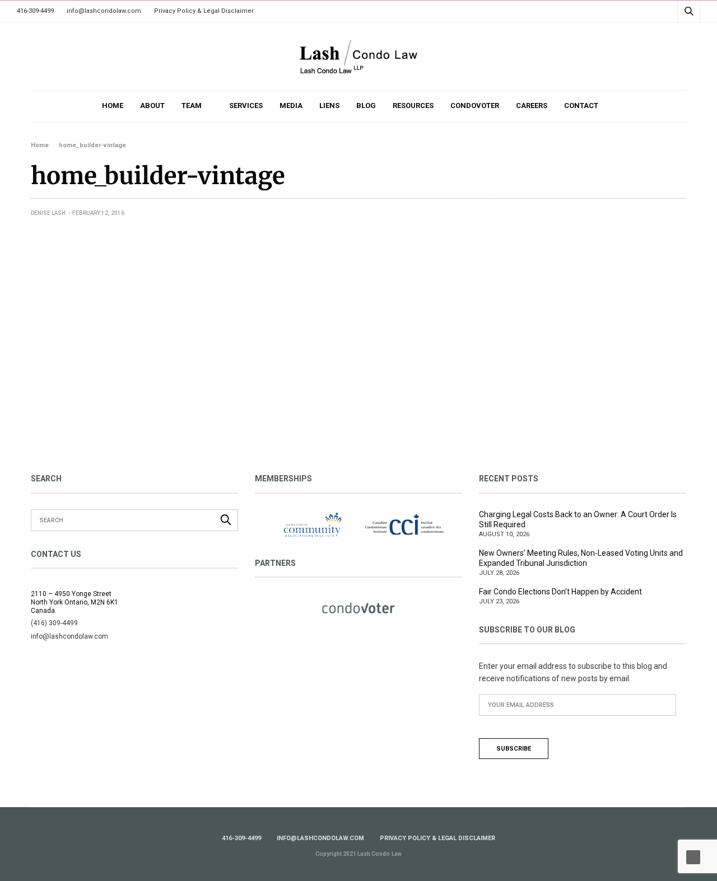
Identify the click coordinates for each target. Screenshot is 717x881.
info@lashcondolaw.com (104, 11)
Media (291, 105)
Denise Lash (48, 213)
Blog (366, 105)
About (152, 105)
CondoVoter (474, 105)
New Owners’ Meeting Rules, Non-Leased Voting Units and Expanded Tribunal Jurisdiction (581, 558)
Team (191, 105)
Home (112, 105)
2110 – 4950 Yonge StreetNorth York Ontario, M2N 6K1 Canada (74, 602)
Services (246, 105)
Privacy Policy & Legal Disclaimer (204, 11)
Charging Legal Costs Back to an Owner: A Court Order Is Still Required (578, 519)
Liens (329, 105)
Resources (413, 105)
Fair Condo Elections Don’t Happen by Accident (560, 591)
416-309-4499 (35, 11)
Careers (531, 105)
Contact (581, 105)
